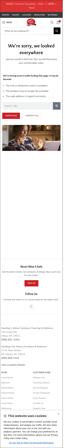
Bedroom (5, 382)
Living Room (7, 377)
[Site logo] (31, 22)
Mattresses (6, 408)
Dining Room (7, 387)
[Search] (52, 22)
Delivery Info (39, 377)
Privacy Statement (41, 392)
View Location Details (13, 365)
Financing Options (41, 382)
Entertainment (8, 392)
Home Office (7, 398)
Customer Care (41, 372)
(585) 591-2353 (10, 339)
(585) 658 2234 (10, 358)
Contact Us (38, 403)
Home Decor (7, 403)
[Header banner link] (31, 6)
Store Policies (39, 398)
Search (57, 30)
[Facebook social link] (31, 306)
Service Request (40, 387)
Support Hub (39, 408)
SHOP (4, 372)
